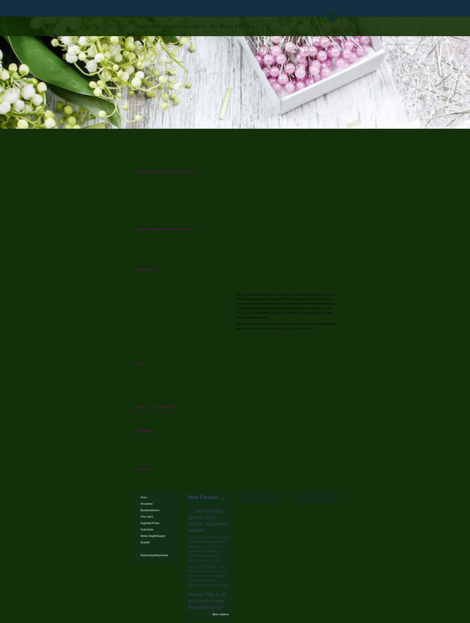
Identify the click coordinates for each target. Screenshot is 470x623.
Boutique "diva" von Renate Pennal (154, 407)
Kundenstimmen (149, 510)
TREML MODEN (144, 431)
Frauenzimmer (142, 468)
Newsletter (146, 503)
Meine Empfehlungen (152, 535)
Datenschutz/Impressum (154, 555)
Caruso (138, 363)
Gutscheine (146, 529)
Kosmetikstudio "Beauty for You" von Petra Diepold (164, 171)
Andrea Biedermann (186, 193)
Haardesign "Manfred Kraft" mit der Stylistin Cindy (164, 229)
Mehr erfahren (220, 614)
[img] (235, 8)
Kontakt (145, 542)
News (143, 497)
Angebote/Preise (149, 523)
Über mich (146, 516)
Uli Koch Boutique (145, 269)
